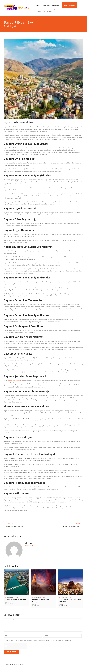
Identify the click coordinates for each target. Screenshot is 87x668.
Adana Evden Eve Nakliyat (15, 599)
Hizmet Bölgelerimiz (69, 5)
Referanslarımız (40, 11)
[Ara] (54, 10)
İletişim (49, 11)
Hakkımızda (46, 5)
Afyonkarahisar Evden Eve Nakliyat (70, 600)
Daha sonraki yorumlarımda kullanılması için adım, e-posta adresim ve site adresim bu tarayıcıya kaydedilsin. (38, 640)
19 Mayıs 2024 (10, 597)
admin (11, 603)
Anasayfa (38, 5)
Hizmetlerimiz (56, 5)
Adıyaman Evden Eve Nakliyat (40, 600)
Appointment (13, 664)
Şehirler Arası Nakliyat (14, 380)
